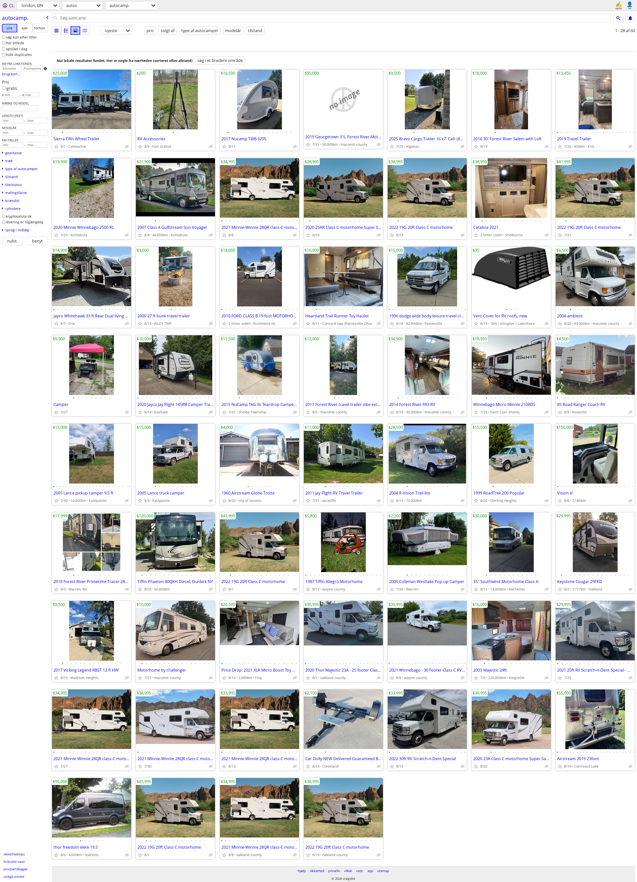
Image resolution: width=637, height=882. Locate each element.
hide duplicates (19, 54)
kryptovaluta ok (18, 216)
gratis (11, 88)
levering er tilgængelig (24, 222)
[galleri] (75, 30)
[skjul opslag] (127, 146)
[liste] (56, 30)
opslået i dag (16, 49)
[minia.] (66, 30)
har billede (15, 43)
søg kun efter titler (21, 37)
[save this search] (630, 18)
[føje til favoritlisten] (56, 146)
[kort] (85, 30)
